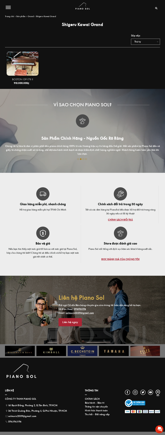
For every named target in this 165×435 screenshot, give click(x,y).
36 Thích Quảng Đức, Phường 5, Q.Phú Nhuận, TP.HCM (37, 410)
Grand (31, 16)
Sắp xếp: (136, 35)
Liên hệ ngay (70, 322)
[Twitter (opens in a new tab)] (143, 392)
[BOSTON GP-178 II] (23, 63)
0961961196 (80, 309)
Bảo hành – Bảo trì (95, 402)
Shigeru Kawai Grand (46, 16)
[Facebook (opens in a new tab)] (127, 392)
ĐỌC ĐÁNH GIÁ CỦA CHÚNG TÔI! (120, 259)
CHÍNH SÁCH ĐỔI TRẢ (120, 219)
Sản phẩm (20, 16)
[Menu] (8, 7)
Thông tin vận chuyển (96, 406)
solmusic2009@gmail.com (80, 312)
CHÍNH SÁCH (92, 398)
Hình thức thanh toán (96, 410)
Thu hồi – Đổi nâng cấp (97, 414)
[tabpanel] (82, 132)
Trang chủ (9, 16)
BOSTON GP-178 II (22, 79)
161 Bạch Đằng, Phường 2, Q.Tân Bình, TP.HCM (32, 405)
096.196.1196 (14, 421)
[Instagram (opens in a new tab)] (135, 392)
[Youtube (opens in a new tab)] (150, 392)
